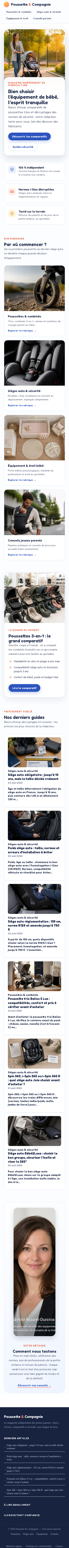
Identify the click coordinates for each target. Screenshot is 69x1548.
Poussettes (15, 1534)
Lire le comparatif (24, 688)
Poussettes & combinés (18, 12)
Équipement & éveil (17, 18)
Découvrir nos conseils (34, 1385)
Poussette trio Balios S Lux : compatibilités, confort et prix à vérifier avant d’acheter (35, 1480)
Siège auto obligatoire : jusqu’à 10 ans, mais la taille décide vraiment (35, 1447)
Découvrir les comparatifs (29, 136)
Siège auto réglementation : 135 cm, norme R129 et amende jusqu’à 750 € (35, 1469)
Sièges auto (28, 1534)
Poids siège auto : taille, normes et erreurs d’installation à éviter (34, 1458)
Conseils (54, 1534)
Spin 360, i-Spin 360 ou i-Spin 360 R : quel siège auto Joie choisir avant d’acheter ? (35, 1492)
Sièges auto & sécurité (49, 12)
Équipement (42, 1534)
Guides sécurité (23, 146)
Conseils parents (42, 18)
